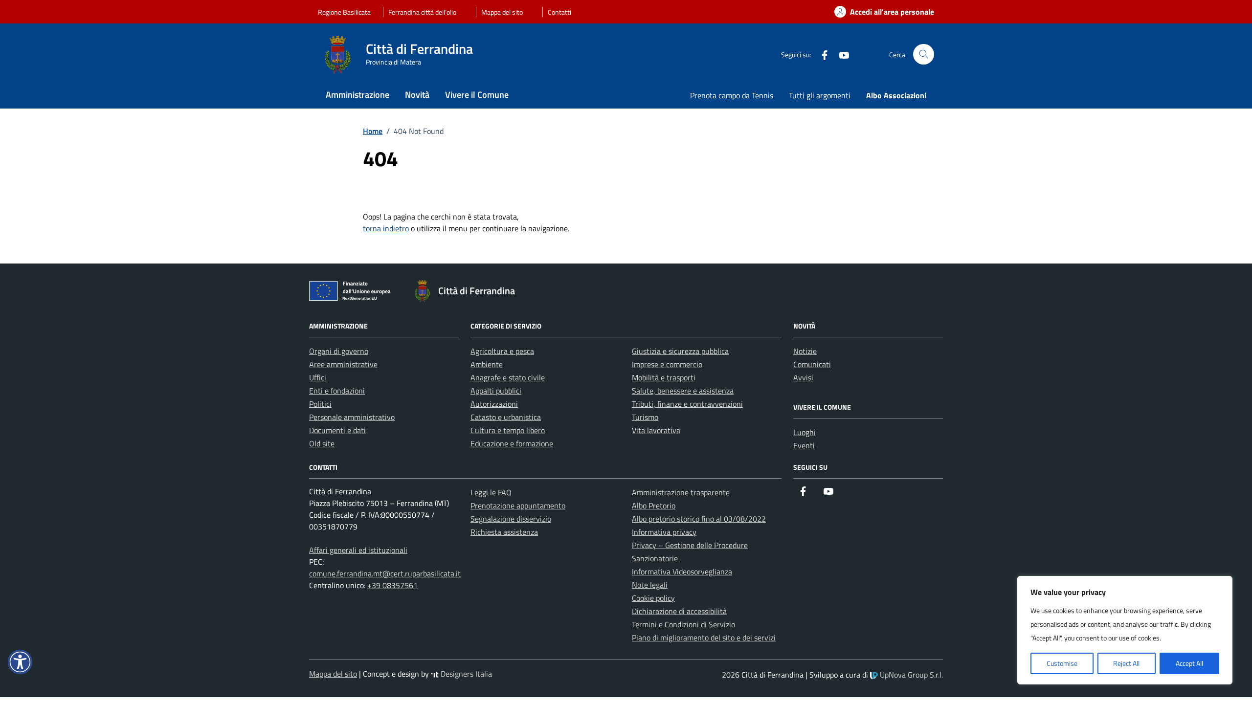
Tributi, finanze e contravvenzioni (687, 404)
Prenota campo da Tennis (731, 95)
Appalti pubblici (495, 390)
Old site (322, 443)
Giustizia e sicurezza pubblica (680, 351)
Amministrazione (357, 94)
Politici (320, 404)
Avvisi (803, 377)
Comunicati (812, 364)
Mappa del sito (502, 12)
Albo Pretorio (653, 505)
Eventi (804, 445)
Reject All (1126, 663)
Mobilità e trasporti (663, 377)
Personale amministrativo (352, 417)
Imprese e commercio (667, 364)
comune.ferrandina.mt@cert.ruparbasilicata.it (385, 573)
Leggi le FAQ (491, 492)
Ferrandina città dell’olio (422, 12)
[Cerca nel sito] (923, 54)
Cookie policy (653, 598)
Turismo (645, 417)
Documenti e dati (337, 430)
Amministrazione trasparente (681, 492)
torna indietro (386, 228)
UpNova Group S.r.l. (910, 675)
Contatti (559, 12)
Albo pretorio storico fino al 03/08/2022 (699, 519)
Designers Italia (465, 674)
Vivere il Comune (477, 94)
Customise (1062, 663)
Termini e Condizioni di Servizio (683, 624)
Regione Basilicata (344, 12)
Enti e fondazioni (337, 390)
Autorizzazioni (494, 404)
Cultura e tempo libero (507, 430)
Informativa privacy (664, 532)
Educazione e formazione (511, 443)
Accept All (1189, 663)
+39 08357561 (392, 585)
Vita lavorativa (656, 430)
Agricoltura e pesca (502, 351)
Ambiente (486, 364)
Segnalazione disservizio (510, 519)
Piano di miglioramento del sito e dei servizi (704, 637)
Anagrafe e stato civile (507, 377)
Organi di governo (338, 351)
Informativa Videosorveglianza (682, 571)
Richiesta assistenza (504, 532)
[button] (20, 662)
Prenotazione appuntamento (517, 505)
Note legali (650, 585)
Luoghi (804, 432)
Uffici (317, 377)
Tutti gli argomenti (819, 95)
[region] (1124, 630)
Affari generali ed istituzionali (358, 550)
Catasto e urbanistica (505, 417)
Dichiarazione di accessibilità (679, 611)
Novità (417, 94)
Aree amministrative (343, 364)
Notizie (805, 351)
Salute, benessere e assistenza (683, 390)
